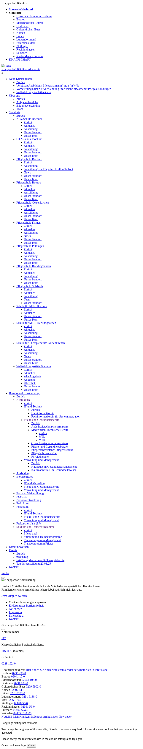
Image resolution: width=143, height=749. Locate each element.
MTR (42, 439)
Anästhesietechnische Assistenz (49, 426)
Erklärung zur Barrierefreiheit (26, 605)
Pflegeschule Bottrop (28, 182)
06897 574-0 (20, 709)
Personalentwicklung (28, 500)
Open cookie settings (13, 745)
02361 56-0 (28, 706)
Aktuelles (29, 125)
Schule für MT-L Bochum (31, 306)
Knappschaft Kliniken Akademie (20, 69)
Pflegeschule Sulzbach (29, 286)
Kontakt (13, 566)
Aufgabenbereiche (27, 102)
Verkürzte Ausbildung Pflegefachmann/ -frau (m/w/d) (47, 85)
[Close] (2, 629)
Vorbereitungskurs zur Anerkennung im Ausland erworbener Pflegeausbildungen (63, 88)
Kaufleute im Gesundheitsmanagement (54, 466)
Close (31, 745)
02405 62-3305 (22, 713)
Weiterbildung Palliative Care (33, 92)
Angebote (29, 379)
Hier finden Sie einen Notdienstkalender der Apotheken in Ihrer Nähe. (67, 669)
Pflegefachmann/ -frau (44, 453)
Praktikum (22, 503)
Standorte (14, 112)
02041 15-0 (18, 676)
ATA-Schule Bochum (29, 119)
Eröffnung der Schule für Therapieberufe (40, 560)
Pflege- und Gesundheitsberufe (49, 446)
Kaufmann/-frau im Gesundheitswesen (54, 470)
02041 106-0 (29, 679)
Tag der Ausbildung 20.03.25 (33, 563)
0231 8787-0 (17, 693)
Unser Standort (33, 132)
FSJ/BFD (22, 496)
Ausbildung (31, 129)
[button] (5, 716)
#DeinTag (22, 556)
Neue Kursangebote (20, 78)
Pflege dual (30, 533)
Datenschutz (16, 615)
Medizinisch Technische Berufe (49, 429)
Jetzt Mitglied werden (14, 595)
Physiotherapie (40, 456)
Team (19, 109)
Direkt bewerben (19, 546)
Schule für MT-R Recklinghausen (36, 322)
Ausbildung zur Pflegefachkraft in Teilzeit (48, 169)
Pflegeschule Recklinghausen (33, 266)
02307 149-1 (18, 689)
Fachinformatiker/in (42, 413)
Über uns (14, 95)
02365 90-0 (14, 699)
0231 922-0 (21, 683)
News (27, 172)
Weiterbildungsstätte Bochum (33, 366)
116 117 (6, 650)
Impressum (15, 612)
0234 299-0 (19, 673)
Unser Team (31, 135)
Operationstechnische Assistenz (49, 443)
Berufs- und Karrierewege (24, 393)
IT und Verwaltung (35, 483)
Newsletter (15, 608)
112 (3, 638)
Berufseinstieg (24, 476)
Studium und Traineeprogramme (35, 526)
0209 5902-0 (33, 686)
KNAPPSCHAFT (20, 59)
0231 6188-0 (29, 696)
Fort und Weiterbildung (30, 493)
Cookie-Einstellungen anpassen (27, 602)
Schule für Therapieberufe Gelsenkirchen (40, 343)
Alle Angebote (32, 376)
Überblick (30, 383)
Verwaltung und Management (41, 460)
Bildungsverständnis (28, 105)
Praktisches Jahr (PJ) (28, 523)
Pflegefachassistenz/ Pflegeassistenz (52, 449)
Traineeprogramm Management (42, 540)
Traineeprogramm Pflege (38, 543)
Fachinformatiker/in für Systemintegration (55, 416)
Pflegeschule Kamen (28, 222)
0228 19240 (8, 663)
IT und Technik (33, 406)
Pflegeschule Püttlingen (30, 246)
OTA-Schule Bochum (29, 139)
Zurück (20, 82)
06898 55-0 (21, 703)
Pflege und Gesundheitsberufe (41, 419)
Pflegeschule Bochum (29, 159)
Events (13, 550)
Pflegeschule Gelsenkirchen (32, 202)
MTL (42, 436)
